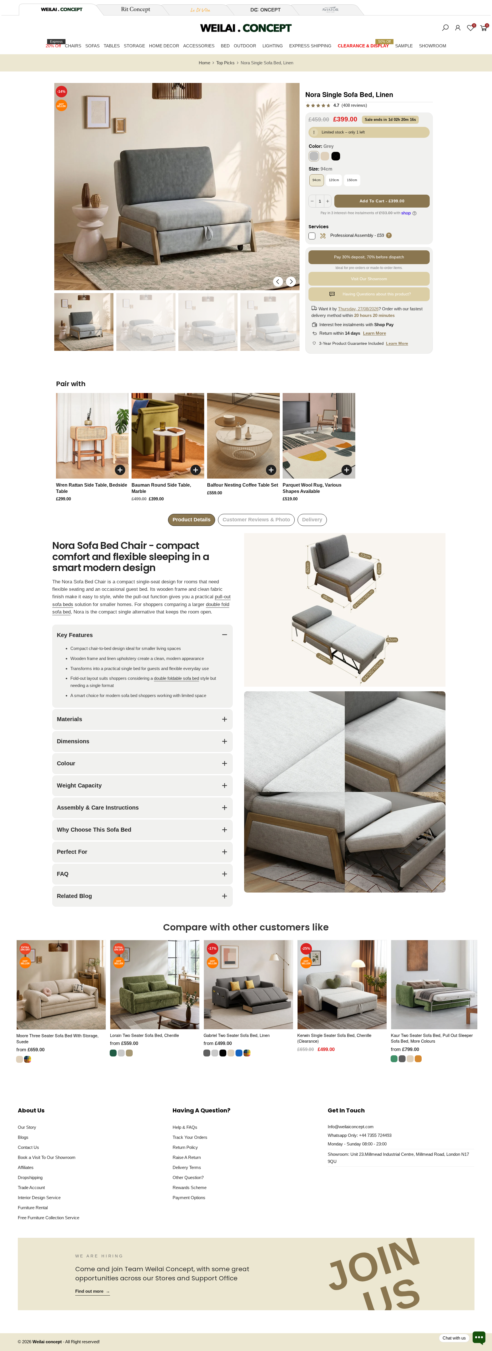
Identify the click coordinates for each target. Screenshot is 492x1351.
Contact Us (28, 1147)
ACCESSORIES (199, 45)
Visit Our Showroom (369, 278)
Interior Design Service (39, 1197)
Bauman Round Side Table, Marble (161, 488)
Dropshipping (30, 1177)
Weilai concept (47, 1342)
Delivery (312, 519)
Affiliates (26, 1167)
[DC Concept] (262, 9)
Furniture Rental (33, 1207)
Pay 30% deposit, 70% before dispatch (369, 257)
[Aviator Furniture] (327, 9)
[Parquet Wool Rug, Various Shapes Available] (319, 436)
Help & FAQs (185, 1127)
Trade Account (31, 1187)
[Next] (291, 281)
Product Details (192, 519)
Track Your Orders (190, 1137)
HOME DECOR (164, 45)
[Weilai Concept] (62, 9)
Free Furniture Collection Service (48, 1217)
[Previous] (278, 281)
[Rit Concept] (132, 9)
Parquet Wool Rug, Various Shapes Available (312, 488)
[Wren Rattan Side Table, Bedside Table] (92, 436)
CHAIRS (73, 45)
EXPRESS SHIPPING (310, 45)
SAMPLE (404, 45)
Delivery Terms (187, 1167)
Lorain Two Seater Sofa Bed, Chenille (144, 1035)
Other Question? (188, 1177)
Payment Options (189, 1197)
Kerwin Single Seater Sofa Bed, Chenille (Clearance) (334, 1038)
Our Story (27, 1127)
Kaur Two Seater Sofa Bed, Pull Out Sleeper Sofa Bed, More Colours (432, 1038)
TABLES (112, 45)
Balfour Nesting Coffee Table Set (242, 485)
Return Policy (185, 1147)
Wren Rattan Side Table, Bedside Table (91, 488)
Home (204, 63)
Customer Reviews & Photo (256, 519)
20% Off (54, 44)
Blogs (23, 1137)
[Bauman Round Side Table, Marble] (168, 436)
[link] (336, 105)
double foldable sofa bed (176, 678)
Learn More (374, 333)
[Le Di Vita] (197, 9)
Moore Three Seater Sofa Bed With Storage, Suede (57, 1038)
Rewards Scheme (190, 1187)
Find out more (92, 1291)
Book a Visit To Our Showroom (47, 1157)
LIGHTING (273, 45)
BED (225, 45)
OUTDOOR (245, 45)
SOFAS (92, 45)
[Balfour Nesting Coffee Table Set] (243, 436)
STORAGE (134, 45)
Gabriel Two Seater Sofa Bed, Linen (237, 1035)
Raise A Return (187, 1157)
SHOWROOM (432, 45)
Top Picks (225, 63)
